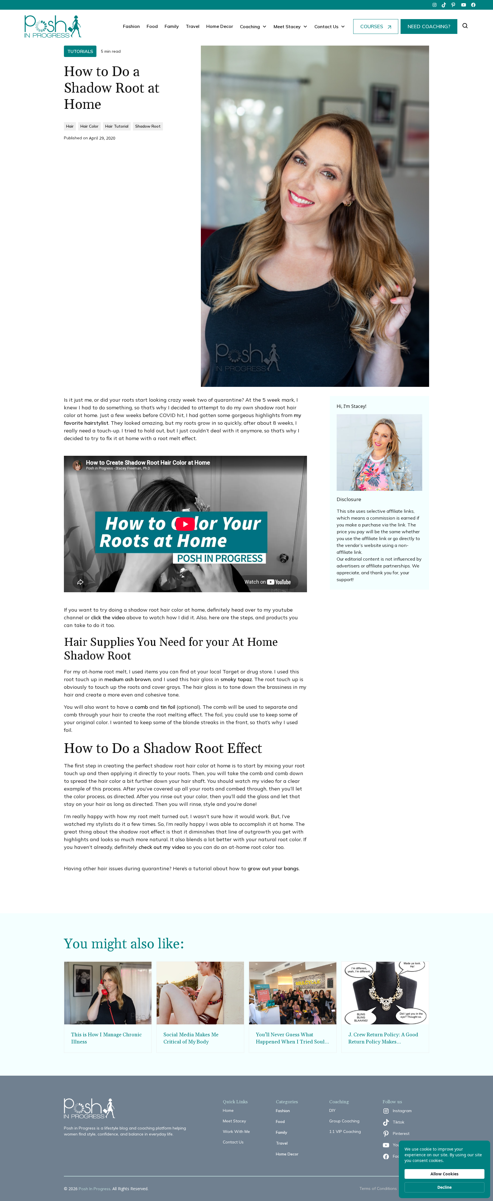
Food (152, 26)
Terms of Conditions (378, 1188)
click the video (108, 617)
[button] (253, 26)
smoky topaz (236, 679)
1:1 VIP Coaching (345, 1131)
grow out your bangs (273, 868)
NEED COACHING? (429, 26)
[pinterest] (453, 4)
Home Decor (219, 26)
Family (172, 26)
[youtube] (463, 4)
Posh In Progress (94, 1188)
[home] (53, 26)
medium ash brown (127, 679)
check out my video (162, 847)
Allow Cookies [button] (444, 1174)
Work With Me (236, 1131)
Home (228, 1110)
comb (141, 707)
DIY (332, 1110)
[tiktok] (444, 4)
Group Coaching (344, 1121)
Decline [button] (444, 1187)
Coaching (250, 26)
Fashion (131, 26)
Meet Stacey (234, 1121)
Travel (192, 26)
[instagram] (434, 4)
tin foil (167, 707)
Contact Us (233, 1142)
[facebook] (473, 4)
